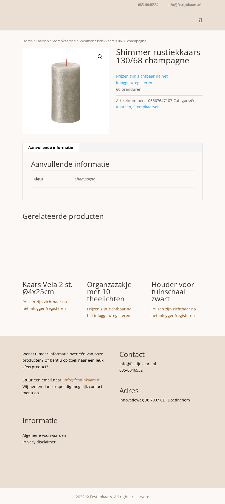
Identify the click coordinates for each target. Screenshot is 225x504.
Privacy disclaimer (39, 441)
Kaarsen (42, 40)
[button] (100, 57)
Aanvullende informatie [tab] (50, 147)
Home (27, 40)
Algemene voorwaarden (44, 435)
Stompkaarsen (64, 40)
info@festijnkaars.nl (82, 380)
